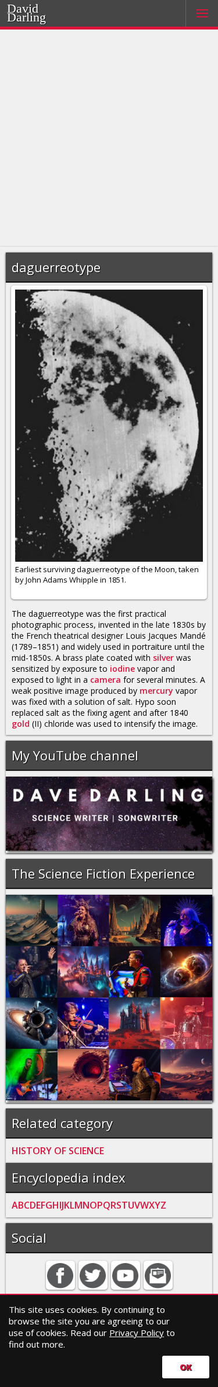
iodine (122, 668)
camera (105, 679)
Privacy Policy (136, 1332)
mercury (156, 690)
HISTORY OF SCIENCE (58, 1150)
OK (186, 1367)
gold (21, 723)
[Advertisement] (109, 138)
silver (163, 657)
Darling (26, 17)
